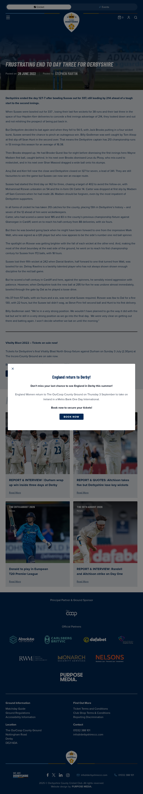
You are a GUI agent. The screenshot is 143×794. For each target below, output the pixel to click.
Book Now (71, 417)
